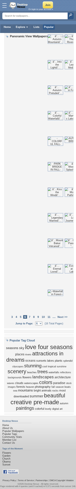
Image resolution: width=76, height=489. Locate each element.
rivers (28, 354)
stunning (33, 365)
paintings (25, 408)
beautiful (54, 395)
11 (49, 316)
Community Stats (12, 436)
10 (43, 316)
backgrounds (15, 377)
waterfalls (54, 372)
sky (21, 348)
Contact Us (8, 442)
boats (68, 386)
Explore (20, 27)
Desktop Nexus (31, 484)
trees (42, 371)
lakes (50, 360)
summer (36, 396)
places (19, 354)
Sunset (6, 464)
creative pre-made (35, 402)
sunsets (41, 360)
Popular (49, 27)
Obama (6, 461)
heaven (30, 386)
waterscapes (31, 383)
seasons (12, 348)
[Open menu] (4, 5)
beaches (32, 372)
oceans (30, 360)
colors (45, 382)
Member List (9, 439)
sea (15, 390)
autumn (64, 403)
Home (7, 27)
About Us (7, 428)
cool (44, 366)
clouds (19, 383)
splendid (67, 360)
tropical (52, 366)
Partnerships (42, 480)
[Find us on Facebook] (11, 473)
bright (37, 390)
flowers (27, 377)
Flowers (6, 452)
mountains (25, 390)
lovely (48, 408)
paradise (59, 383)
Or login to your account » (40, 9)
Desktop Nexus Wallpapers (18, 5)
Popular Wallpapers (13, 431)
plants (58, 360)
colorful (39, 408)
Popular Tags (9, 433)
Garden (6, 455)
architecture (63, 377)
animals (46, 390)
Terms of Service (26, 480)
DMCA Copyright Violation (61, 480)
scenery (17, 371)
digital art (57, 408)
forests (20, 386)
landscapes (43, 377)
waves (10, 383)
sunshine (61, 366)
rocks (55, 390)
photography (43, 386)
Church (6, 458)
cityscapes (17, 366)
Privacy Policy (9, 480)
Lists (36, 27)
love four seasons (49, 347)
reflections (65, 372)
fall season (57, 386)
